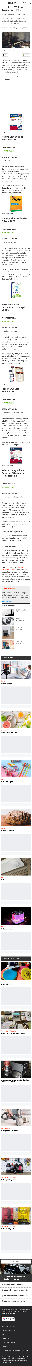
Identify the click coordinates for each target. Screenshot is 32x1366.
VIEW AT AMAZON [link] (8, 151)
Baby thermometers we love (15, 1301)
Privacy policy (6, 1334)
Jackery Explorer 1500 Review (15, 1296)
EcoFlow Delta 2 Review (13, 1284)
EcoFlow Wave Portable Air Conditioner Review (14, 1278)
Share (6, 55)
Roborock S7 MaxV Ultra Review (16, 1290)
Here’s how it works (21, 28)
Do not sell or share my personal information (15, 1350)
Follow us (27, 55)
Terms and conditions (8, 1326)
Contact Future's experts (9, 1330)
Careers (4, 1346)
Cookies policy (6, 1338)
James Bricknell (8, 15)
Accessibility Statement (9, 1342)
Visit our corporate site (9, 1313)
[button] (2, 2)
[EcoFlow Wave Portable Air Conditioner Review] (16, 1273)
